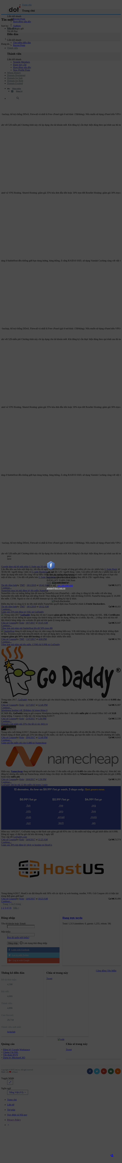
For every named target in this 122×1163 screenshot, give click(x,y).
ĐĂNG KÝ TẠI (55, 580)
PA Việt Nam (69, 580)
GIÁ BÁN (52, 583)
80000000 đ (62, 583)
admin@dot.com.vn (56, 588)
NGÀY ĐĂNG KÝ (56, 577)
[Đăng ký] (114, 1155)
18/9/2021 (70, 577)
